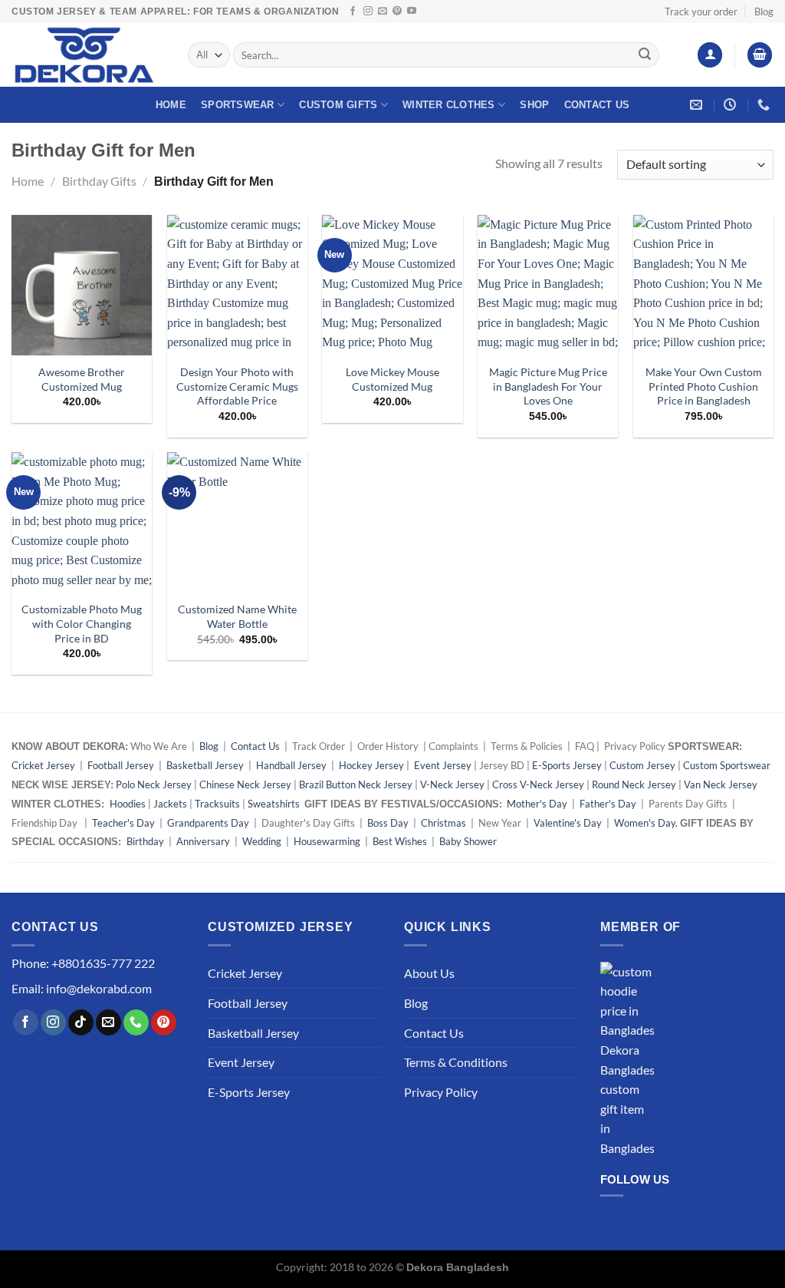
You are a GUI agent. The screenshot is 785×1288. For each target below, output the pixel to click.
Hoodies (128, 804)
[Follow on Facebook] (352, 11)
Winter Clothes (448, 105)
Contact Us (597, 105)
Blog (764, 11)
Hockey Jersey (371, 765)
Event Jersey (442, 765)
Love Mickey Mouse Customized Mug (392, 379)
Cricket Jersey (43, 765)
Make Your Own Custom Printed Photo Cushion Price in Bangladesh (703, 386)
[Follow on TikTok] (81, 1022)
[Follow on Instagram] (368, 11)
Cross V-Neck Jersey (538, 784)
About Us (429, 973)
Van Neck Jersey (720, 784)
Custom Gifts (338, 105)
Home (171, 105)
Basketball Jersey (205, 765)
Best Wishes (400, 841)
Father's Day (608, 804)
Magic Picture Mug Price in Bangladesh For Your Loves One (548, 386)
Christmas (443, 823)
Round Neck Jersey (634, 784)
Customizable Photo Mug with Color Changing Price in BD (81, 623)
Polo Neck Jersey (154, 784)
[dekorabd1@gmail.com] (698, 105)
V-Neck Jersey (452, 784)
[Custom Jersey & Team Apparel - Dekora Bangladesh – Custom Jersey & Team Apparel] (88, 55)
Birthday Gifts (99, 180)
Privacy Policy (441, 1092)
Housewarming (327, 841)
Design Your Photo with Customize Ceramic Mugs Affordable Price (237, 386)
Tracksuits (217, 804)
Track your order (701, 11)
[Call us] (136, 1022)
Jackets (170, 804)
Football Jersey (120, 765)
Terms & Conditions (455, 1062)
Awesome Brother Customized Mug (81, 379)
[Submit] (645, 55)
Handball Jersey (291, 765)
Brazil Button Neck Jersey (355, 784)
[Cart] (759, 55)
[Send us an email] (382, 11)
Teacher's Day (123, 823)
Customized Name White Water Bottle (237, 616)
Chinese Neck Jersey (245, 784)
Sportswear (237, 105)
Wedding (261, 841)
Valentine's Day (568, 823)
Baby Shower (468, 841)
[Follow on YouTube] (411, 11)
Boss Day (388, 823)
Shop (534, 105)
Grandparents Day (208, 823)
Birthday (145, 841)
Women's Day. (646, 823)
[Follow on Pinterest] (397, 11)
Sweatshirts (275, 804)
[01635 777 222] (765, 105)
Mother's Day (537, 804)
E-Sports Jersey (567, 765)
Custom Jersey (642, 765)
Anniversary (203, 841)
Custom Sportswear (726, 765)
